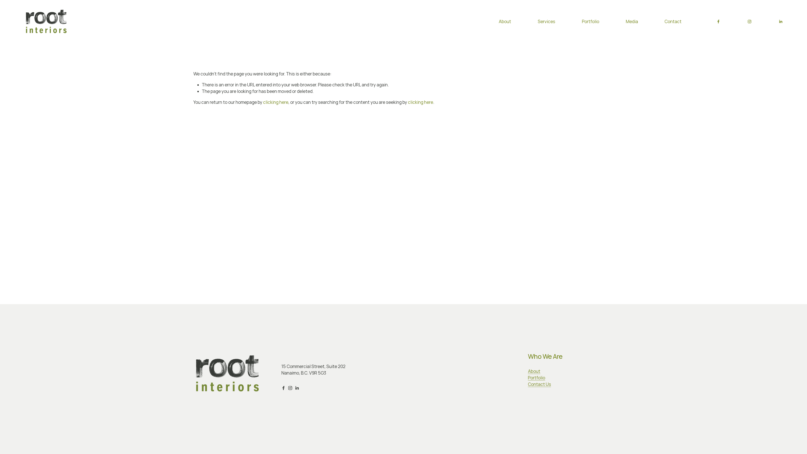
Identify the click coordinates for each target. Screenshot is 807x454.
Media (632, 21)
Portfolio (590, 21)
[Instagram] (749, 21)
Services (546, 21)
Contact (673, 21)
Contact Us (539, 384)
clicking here (275, 102)
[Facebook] (718, 21)
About (505, 21)
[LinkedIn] (780, 21)
